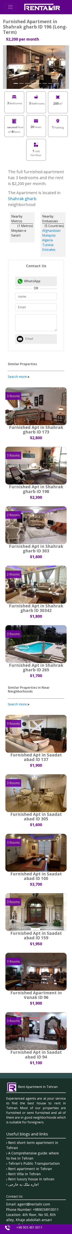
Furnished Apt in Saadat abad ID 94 (36, 1054)
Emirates (48, 249)
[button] (8, 67)
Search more (17, 376)
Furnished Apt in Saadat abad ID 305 (36, 816)
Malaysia (48, 235)
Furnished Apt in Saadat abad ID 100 (36, 876)
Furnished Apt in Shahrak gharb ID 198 (36, 489)
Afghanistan (51, 230)
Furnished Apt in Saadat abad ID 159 (36, 935)
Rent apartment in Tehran (30, 1168)
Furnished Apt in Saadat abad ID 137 (36, 757)
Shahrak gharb (22, 198)
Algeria (47, 240)
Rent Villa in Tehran (24, 1173)
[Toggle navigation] (10, 7)
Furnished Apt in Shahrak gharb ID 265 (36, 667)
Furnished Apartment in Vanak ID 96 (36, 995)
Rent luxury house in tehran (31, 1179)
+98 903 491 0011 (29, 1227)
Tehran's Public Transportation (34, 1163)
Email (29, 338)
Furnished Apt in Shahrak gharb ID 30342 (36, 608)
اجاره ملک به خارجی (23, 1184)
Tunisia (47, 245)
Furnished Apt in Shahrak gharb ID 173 (36, 430)
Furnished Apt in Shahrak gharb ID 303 (36, 548)
